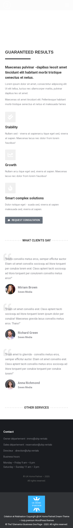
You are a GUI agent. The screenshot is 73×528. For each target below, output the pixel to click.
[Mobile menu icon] (67, 5)
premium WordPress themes (40, 520)
